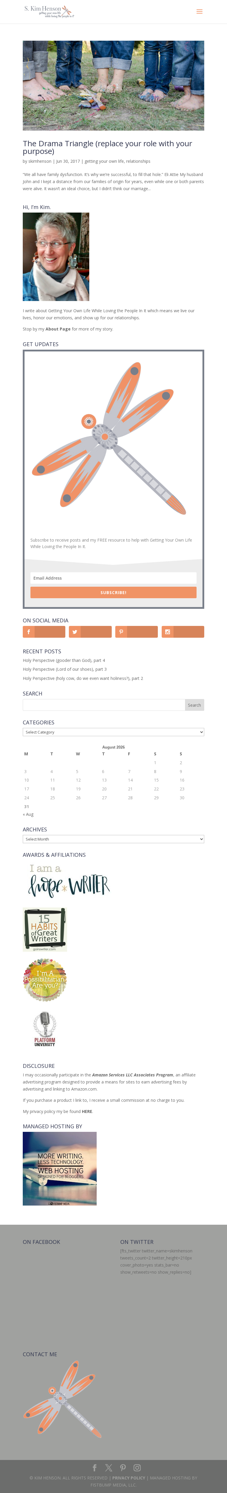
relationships (138, 161)
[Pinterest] (123, 1468)
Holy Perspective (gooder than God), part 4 (64, 660)
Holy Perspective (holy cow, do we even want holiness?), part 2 (83, 678)
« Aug (28, 814)
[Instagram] (137, 1468)
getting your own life (104, 161)
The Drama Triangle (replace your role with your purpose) (107, 147)
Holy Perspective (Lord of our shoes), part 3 (65, 669)
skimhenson (39, 161)
